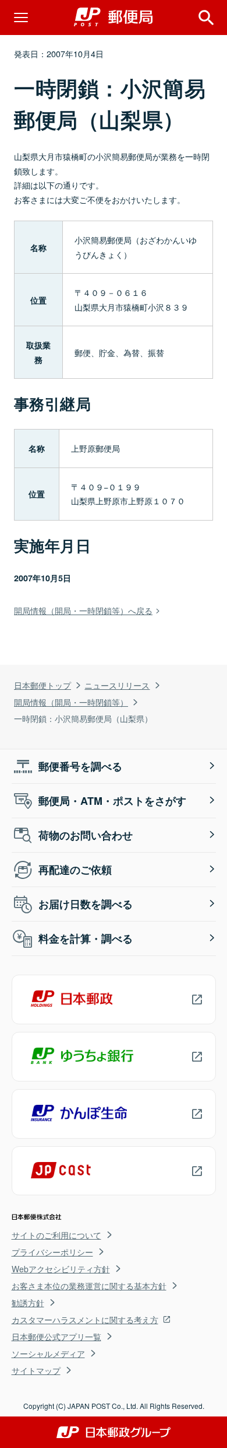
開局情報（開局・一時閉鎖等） (71, 702)
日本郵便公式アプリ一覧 (56, 1336)
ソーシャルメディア (48, 1353)
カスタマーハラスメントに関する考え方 (85, 1319)
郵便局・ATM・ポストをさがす (112, 800)
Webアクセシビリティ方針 (61, 1269)
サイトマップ (36, 1370)
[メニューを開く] (21, 17)
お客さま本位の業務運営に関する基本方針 (89, 1286)
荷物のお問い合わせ (85, 835)
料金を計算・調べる (85, 938)
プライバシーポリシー (52, 1252)
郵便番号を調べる (80, 766)
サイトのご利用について (56, 1235)
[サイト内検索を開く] (206, 17)
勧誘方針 (28, 1303)
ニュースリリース (117, 685)
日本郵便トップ (42, 685)
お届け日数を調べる (85, 904)
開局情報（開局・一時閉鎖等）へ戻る (83, 610)
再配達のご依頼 (75, 869)
